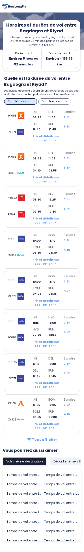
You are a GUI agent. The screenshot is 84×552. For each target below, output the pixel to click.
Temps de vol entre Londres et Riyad (24, 493)
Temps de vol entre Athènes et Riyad (62, 475)
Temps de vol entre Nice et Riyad (24, 484)
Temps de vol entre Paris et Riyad (24, 540)
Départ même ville (68, 461)
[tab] (24, 461)
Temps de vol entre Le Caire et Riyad (24, 512)
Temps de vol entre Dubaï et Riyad (24, 503)
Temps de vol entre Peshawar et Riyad (62, 540)
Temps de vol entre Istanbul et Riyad (62, 484)
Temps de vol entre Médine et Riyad (62, 512)
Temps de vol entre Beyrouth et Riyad (24, 521)
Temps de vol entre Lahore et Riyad (62, 493)
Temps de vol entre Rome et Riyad (62, 531)
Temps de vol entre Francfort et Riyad (24, 531)
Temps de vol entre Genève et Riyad (62, 503)
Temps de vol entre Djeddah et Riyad (24, 475)
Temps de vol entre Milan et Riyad (62, 521)
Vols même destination (24, 461)
